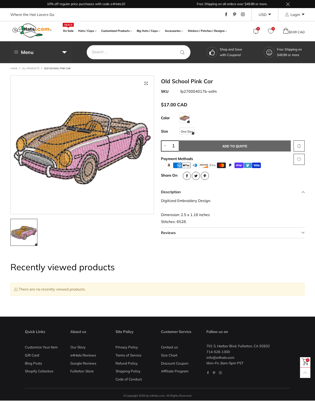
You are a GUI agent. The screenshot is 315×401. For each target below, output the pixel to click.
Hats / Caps (86, 31)
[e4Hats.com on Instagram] (220, 373)
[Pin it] (205, 176)
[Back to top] (305, 373)
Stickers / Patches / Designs (206, 31)
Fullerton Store (82, 371)
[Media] (146, 83)
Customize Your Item (41, 347)
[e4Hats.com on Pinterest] (214, 373)
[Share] (187, 176)
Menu (27, 52)
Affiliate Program (174, 371)
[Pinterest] (234, 14)
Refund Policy (127, 363)
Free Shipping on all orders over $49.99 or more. (225, 4)
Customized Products (115, 31)
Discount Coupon (174, 363)
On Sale (68, 30)
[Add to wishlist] (299, 159)
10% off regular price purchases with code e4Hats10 (80, 4)
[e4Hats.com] (32, 30)
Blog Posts (33, 363)
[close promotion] (287, 4)
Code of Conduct (129, 379)
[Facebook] (226, 14)
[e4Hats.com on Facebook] (208, 373)
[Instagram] (243, 14)
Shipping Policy (128, 371)
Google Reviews (83, 363)
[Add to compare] (299, 145)
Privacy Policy (127, 347)
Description (171, 192)
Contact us (169, 347)
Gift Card (32, 355)
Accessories (173, 31)
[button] (164, 146)
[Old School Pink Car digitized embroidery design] (82, 145)
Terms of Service (128, 355)
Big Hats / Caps (147, 31)
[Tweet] (196, 176)
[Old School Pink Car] (184, 118)
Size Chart (169, 355)
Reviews (168, 232)
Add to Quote (234, 146)
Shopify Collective (39, 371)
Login (295, 14)
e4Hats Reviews (83, 355)
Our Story (78, 347)
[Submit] (182, 52)
